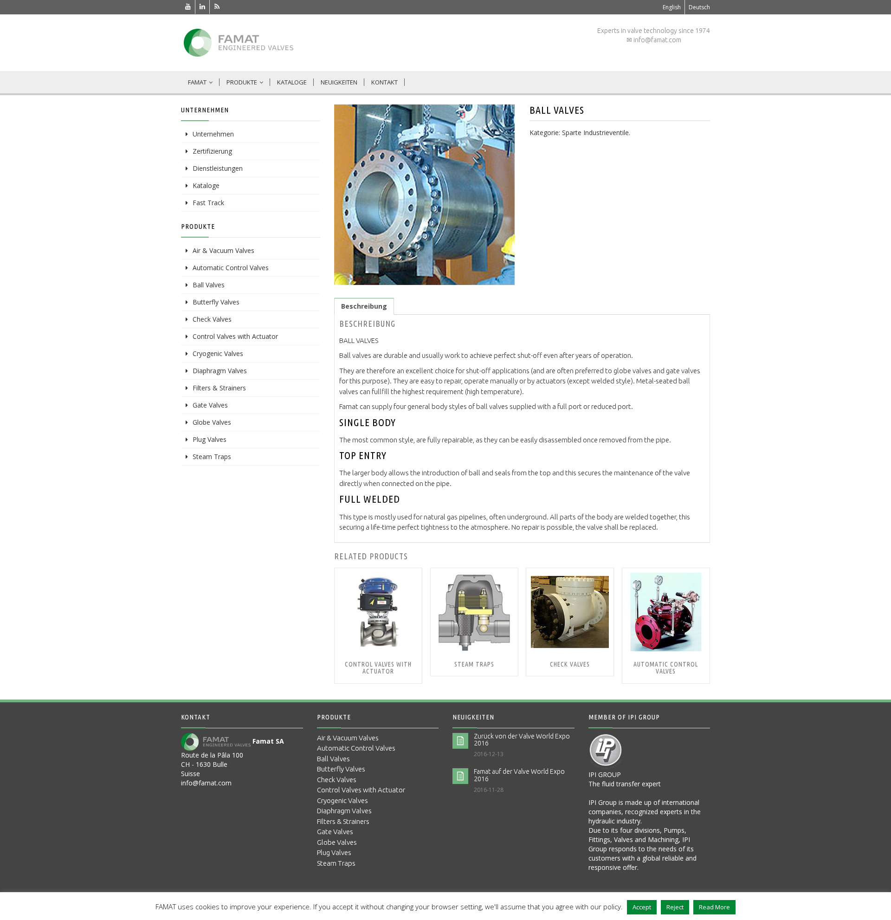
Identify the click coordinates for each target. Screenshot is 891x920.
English (672, 7)
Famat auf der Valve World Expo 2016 (519, 775)
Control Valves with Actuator (235, 336)
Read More (714, 907)
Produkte (241, 82)
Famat (197, 82)
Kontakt (384, 82)
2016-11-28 (489, 790)
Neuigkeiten (339, 82)
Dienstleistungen (218, 168)
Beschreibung (364, 306)
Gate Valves (210, 405)
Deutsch (699, 7)
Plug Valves (209, 439)
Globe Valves (212, 422)
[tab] (364, 306)
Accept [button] (642, 907)
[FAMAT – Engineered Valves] (238, 42)
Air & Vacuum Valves (223, 250)
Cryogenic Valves (218, 353)
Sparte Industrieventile (595, 132)
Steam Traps (212, 456)
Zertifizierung (212, 151)
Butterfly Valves (216, 302)
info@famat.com (206, 782)
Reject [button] (675, 907)
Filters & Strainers (219, 387)
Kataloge (292, 82)
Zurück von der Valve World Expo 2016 (522, 739)
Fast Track (208, 202)
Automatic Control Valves (231, 267)
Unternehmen (213, 134)
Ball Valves (209, 284)
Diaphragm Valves (220, 370)
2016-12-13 (489, 754)
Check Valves (212, 319)
